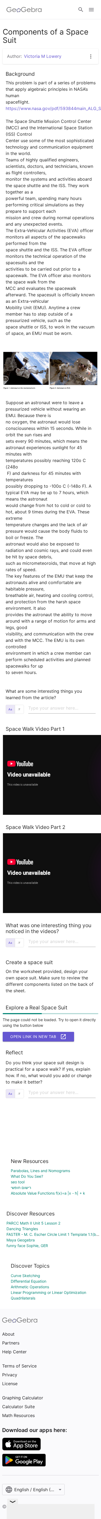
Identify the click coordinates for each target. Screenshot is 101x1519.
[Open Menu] (91, 9)
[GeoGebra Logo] (24, 9)
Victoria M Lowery (42, 56)
